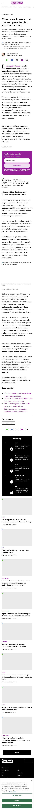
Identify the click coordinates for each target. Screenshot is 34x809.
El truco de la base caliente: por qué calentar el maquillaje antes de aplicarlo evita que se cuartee (16, 583)
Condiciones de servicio (22, 170)
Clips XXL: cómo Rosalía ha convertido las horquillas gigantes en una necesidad (16, 740)
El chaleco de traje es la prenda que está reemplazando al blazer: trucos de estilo (17, 677)
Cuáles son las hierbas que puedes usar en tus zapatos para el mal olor (21, 183)
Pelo (15, 7)
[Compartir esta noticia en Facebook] (12, 60)
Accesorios (5, 611)
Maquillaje (27, 7)
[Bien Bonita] (17, 3)
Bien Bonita (5, 14)
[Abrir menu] (3, 3)
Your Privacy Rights (17, 795)
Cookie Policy (12, 792)
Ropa (3, 672)
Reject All (17, 800)
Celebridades (6, 7)
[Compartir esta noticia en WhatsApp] (7, 60)
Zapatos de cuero (8, 423)
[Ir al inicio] (7, 761)
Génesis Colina (14, 53)
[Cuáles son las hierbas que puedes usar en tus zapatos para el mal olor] (7, 179)
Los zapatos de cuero (14, 66)
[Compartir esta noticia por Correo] (22, 60)
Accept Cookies (17, 805)
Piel (20, 7)
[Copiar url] (27, 60)
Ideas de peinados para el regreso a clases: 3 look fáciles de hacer (22, 446)
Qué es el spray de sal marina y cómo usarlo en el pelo (22, 468)
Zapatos (11, 14)
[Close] (32, 780)
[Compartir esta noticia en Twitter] (17, 60)
